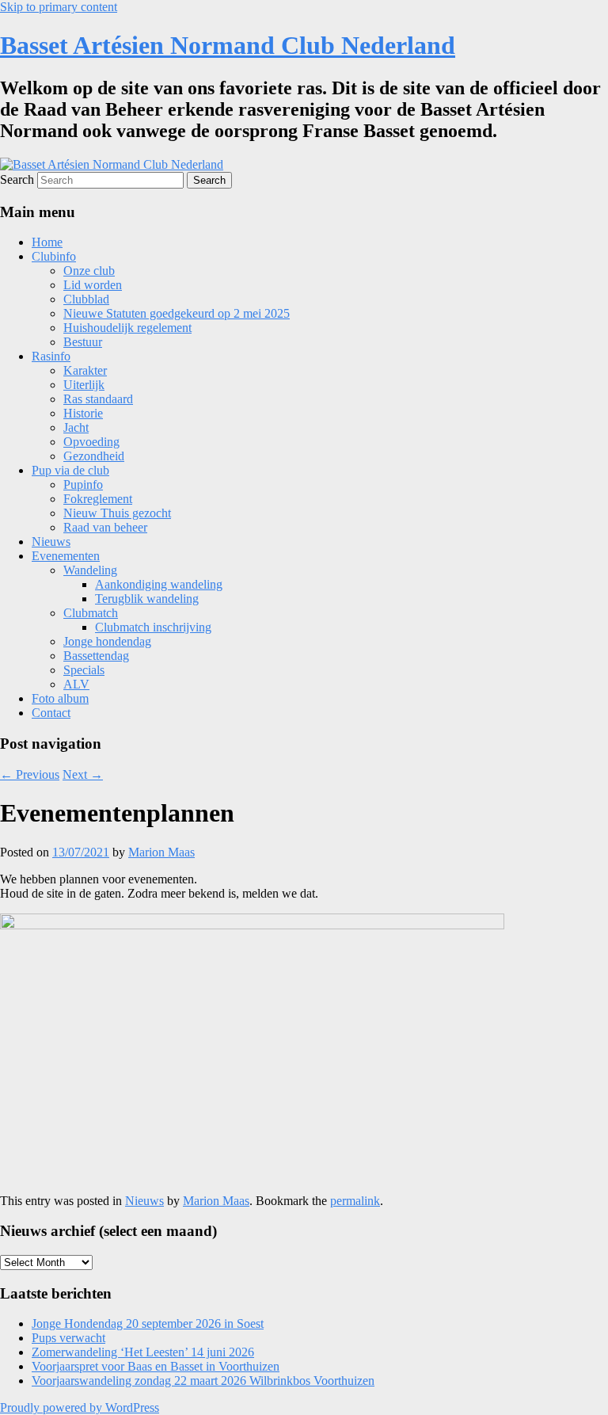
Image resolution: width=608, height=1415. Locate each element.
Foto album (60, 698)
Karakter (85, 370)
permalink (355, 1200)
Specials (83, 670)
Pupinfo (83, 484)
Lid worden (92, 285)
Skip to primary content (58, 6)
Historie (83, 413)
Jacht (76, 427)
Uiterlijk (83, 384)
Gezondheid (93, 456)
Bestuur (82, 342)
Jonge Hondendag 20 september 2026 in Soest (148, 1323)
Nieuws (51, 541)
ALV (76, 684)
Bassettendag (96, 655)
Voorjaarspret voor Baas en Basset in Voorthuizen (155, 1366)
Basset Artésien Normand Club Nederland (227, 45)
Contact (51, 712)
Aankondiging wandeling (158, 584)
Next (83, 774)
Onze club (89, 270)
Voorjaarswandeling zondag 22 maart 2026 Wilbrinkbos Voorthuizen (203, 1380)
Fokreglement (97, 498)
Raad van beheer (105, 527)
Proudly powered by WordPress (79, 1407)
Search (17, 179)
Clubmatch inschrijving (153, 627)
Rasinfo (51, 356)
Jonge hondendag (107, 641)
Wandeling (90, 570)
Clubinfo (54, 256)
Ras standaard (98, 399)
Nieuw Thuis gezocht (117, 513)
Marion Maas (161, 852)
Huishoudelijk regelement (127, 327)
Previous (29, 774)
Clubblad (86, 299)
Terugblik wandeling (147, 598)
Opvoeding (91, 441)
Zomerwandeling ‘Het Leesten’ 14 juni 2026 (143, 1352)
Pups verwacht (68, 1337)
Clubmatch (90, 613)
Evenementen (66, 556)
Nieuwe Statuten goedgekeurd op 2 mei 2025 (176, 313)
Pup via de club (70, 470)
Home (47, 242)
